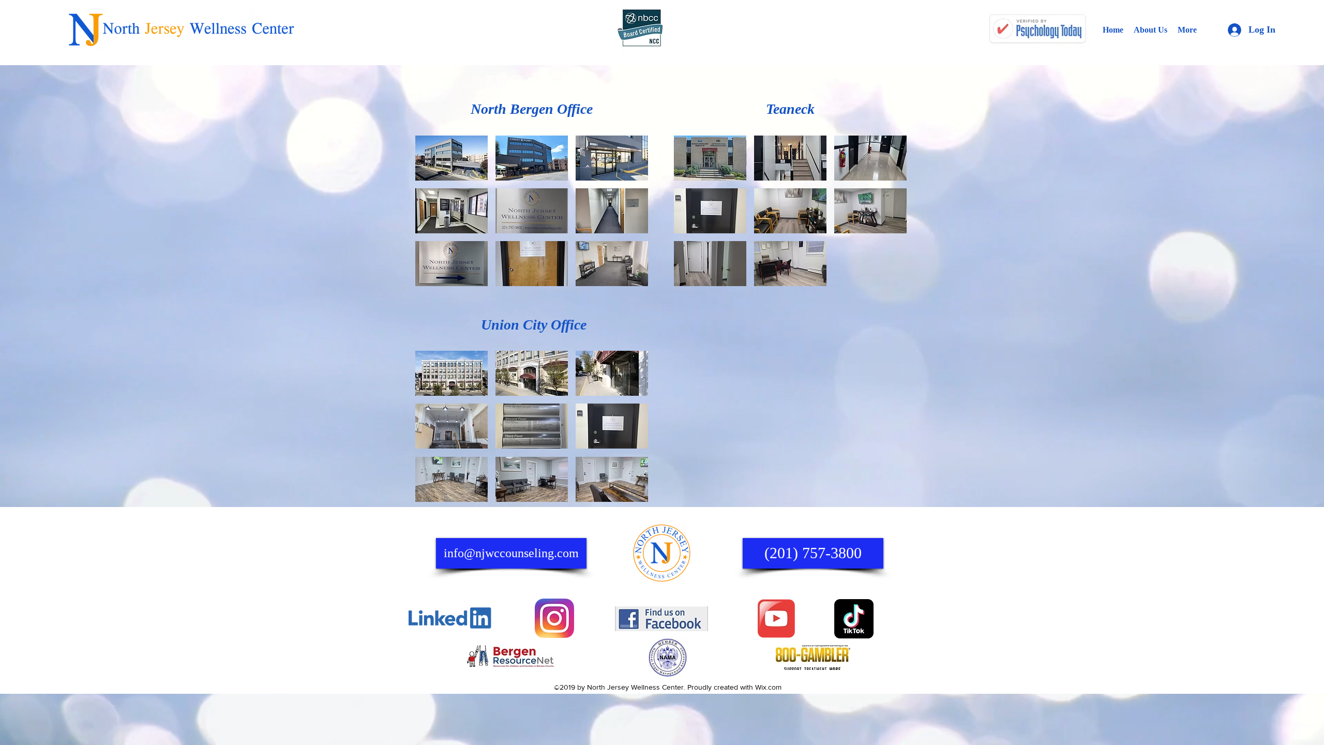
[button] (451, 158)
